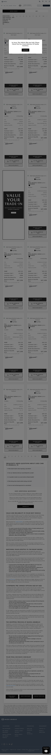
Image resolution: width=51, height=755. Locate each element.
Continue (25, 50)
